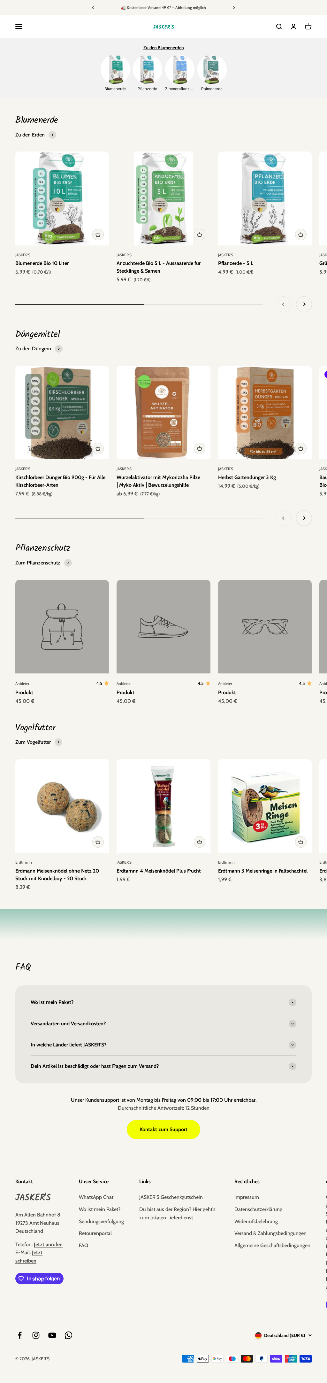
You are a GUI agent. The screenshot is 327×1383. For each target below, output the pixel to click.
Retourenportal (95, 1233)
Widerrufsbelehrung (256, 1221)
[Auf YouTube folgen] (52, 1335)
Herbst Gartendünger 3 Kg (247, 477)
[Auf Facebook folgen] (19, 1335)
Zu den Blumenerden (163, 48)
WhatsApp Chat (96, 1197)
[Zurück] (93, 7)
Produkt (24, 692)
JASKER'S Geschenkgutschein (171, 1197)
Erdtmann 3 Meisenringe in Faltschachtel (263, 871)
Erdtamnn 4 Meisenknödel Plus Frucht (159, 871)
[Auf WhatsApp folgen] (68, 1335)
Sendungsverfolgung (101, 1221)
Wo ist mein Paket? (99, 1209)
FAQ (83, 1245)
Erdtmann (23, 862)
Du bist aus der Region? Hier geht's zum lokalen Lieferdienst (177, 1213)
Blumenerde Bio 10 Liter (42, 263)
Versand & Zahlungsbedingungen (270, 1233)
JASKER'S (22, 255)
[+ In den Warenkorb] (98, 234)
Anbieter (22, 683)
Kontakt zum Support (163, 1129)
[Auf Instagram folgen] (36, 1335)
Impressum (246, 1197)
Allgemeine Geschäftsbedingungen (272, 1245)
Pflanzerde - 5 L (235, 263)
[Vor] (234, 7)
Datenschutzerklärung (258, 1209)
